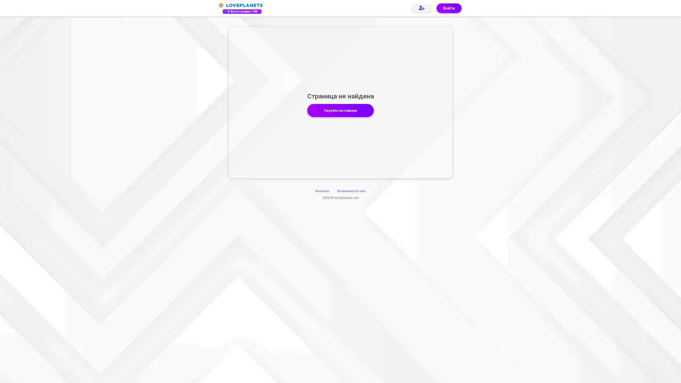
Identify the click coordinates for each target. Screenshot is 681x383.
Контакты (322, 191)
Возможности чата (351, 191)
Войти (449, 8)
